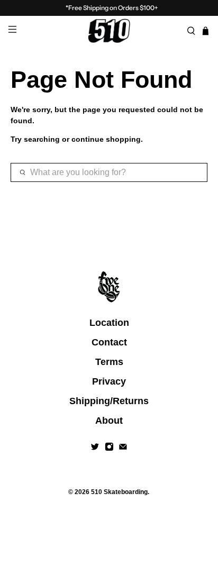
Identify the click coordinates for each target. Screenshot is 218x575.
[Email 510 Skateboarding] (123, 448)
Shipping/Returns (109, 401)
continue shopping (106, 139)
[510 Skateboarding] (109, 31)
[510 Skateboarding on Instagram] (109, 448)
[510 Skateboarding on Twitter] (94, 448)
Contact (109, 342)
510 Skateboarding (119, 491)
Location (109, 322)
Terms (109, 362)
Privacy (109, 381)
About (109, 420)
